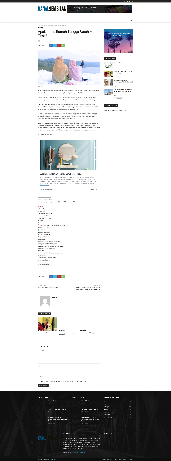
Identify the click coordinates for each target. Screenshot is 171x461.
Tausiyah (44, 25)
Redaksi (44, 41)
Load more (118, 98)
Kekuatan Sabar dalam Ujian (87, 333)
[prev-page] (39, 339)
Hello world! (123, 110)
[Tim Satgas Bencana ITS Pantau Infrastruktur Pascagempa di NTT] (108, 92)
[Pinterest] (59, 45)
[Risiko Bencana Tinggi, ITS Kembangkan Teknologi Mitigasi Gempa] (108, 82)
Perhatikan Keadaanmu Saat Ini (46, 333)
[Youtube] (132, 1)
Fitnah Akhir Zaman (119, 63)
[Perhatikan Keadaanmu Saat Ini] (47, 324)
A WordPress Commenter (111, 110)
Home (39, 25)
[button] (131, 20)
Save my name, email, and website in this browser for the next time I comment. (63, 381)
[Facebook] (122, 1)
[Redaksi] (39, 41)
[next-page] (42, 339)
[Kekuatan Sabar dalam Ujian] (90, 324)
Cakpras (53, 459)
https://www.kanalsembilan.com (59, 300)
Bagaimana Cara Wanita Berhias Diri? (48, 287)
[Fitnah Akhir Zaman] (108, 65)
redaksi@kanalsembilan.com (78, 452)
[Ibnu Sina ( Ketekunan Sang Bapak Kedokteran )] (69, 324)
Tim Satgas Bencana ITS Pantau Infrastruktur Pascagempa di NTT (123, 91)
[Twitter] (127, 1)
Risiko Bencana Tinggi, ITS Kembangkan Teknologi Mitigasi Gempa (123, 82)
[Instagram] (125, 1)
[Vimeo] (130, 1)
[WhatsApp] (63, 45)
